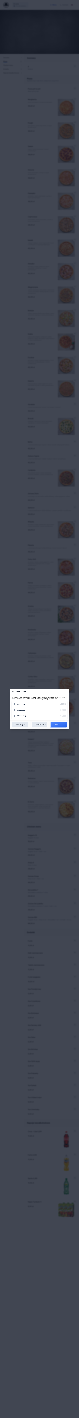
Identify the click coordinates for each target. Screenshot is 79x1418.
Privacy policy (52, 699)
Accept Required (20, 725)
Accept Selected (40, 725)
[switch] (63, 704)
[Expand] (14, 704)
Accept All (58, 725)
